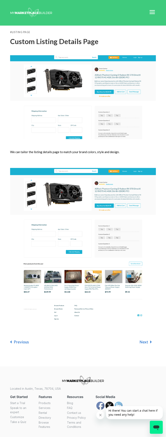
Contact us (74, 412)
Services (44, 408)
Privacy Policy (76, 417)
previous (21, 342)
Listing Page (21, 32)
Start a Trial (17, 403)
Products (45, 403)
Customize (17, 417)
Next (143, 342)
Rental (43, 412)
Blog (70, 403)
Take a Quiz (18, 422)
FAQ (69, 408)
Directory (45, 417)
